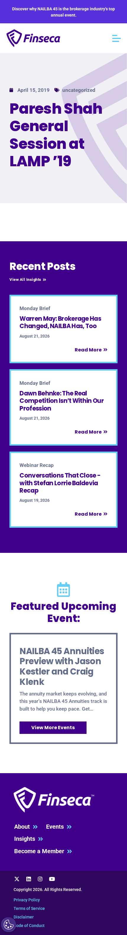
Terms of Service (29, 908)
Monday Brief (34, 308)
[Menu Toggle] (116, 38)
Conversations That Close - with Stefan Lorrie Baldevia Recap (59, 483)
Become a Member (40, 851)
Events (56, 826)
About (23, 826)
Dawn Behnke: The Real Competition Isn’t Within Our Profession (61, 401)
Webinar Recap (36, 465)
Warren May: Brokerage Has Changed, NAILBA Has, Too (60, 322)
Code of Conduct (29, 925)
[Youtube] (52, 879)
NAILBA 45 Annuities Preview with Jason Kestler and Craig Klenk (61, 666)
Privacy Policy (27, 899)
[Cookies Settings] (8, 924)
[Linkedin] (28, 879)
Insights (26, 838)
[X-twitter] (17, 879)
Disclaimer (24, 917)
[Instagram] (40, 879)
